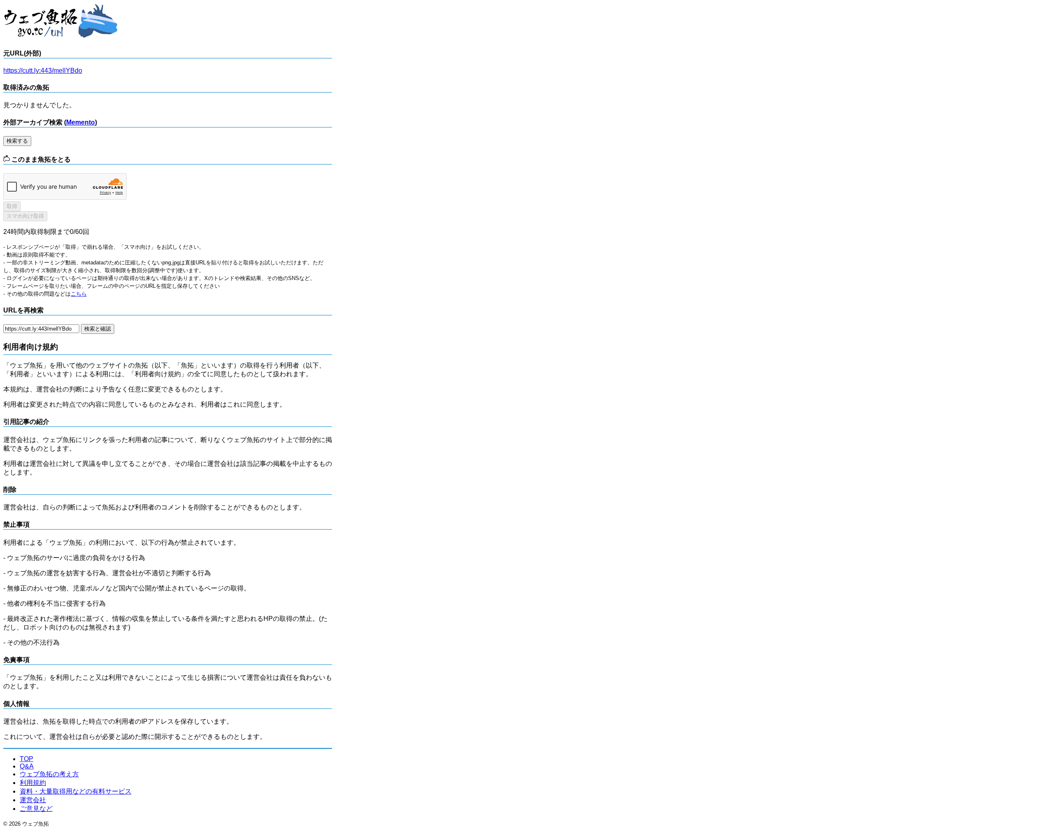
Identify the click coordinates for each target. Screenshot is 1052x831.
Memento (80, 122)
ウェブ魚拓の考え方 (49, 774)
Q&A (27, 766)
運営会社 (33, 799)
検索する (17, 141)
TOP (26, 758)
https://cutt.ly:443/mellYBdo (42, 70)
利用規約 (33, 782)
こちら (79, 294)
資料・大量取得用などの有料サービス (76, 791)
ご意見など (36, 808)
